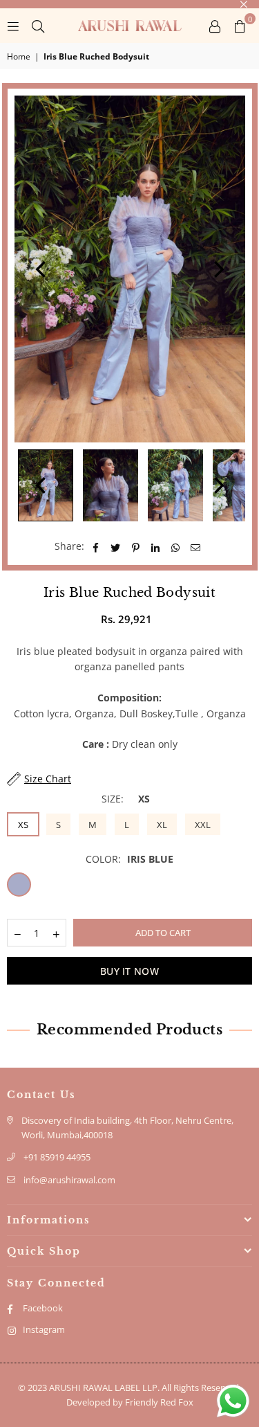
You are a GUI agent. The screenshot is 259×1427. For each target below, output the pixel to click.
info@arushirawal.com (69, 1180)
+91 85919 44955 (56, 1157)
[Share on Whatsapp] (176, 546)
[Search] (38, 25)
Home (18, 56)
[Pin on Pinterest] (136, 546)
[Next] (217, 269)
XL (162, 824)
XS (23, 824)
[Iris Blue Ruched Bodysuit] (110, 485)
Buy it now (129, 971)
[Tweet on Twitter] (116, 546)
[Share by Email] (196, 546)
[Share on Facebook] (95, 546)
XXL (203, 824)
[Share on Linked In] (156, 546)
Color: (129, 858)
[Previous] (42, 269)
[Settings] (214, 25)
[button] (239, 25)
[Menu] (13, 25)
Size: (126, 798)
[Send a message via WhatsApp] (233, 1401)
